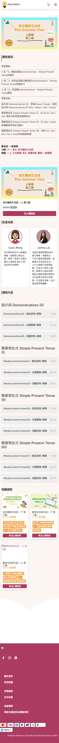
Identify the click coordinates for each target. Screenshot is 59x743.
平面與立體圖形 (17, 573)
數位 (35, 522)
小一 (9, 149)
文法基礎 (16, 153)
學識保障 (21, 526)
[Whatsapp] (16, 658)
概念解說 (36, 530)
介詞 (5, 522)
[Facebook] (3, 658)
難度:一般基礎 (45, 153)
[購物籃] (48, 5)
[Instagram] (9, 658)
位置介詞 (12, 522)
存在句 (21, 522)
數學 (49, 526)
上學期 (6, 573)
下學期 (13, 526)
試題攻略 (32, 153)
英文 (14, 149)
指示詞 (6, 526)
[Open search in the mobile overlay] (43, 5)
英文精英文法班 (25, 149)
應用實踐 (42, 526)
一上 (9, 153)
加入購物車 (29, 213)
